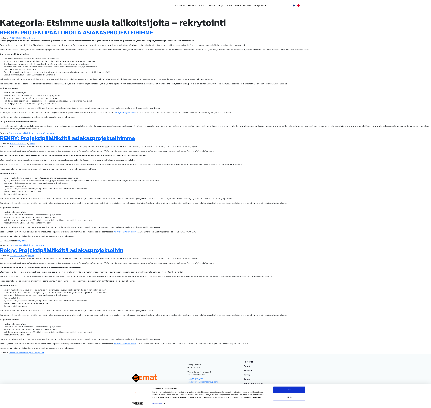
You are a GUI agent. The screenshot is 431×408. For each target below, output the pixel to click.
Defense (192, 5)
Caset (202, 5)
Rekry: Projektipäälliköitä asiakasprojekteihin (61, 250)
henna (32, 38)
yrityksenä (21, 241)
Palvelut (179, 5)
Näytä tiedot (157, 404)
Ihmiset (211, 5)
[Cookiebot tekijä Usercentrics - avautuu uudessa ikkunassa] (137, 403)
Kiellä (289, 397)
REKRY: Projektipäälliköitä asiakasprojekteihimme (67, 138)
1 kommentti (50, 133)
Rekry (229, 5)
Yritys (220, 5)
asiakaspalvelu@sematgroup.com (202, 382)
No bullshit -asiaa (243, 5)
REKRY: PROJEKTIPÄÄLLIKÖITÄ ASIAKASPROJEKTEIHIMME (76, 32)
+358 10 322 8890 (195, 379)
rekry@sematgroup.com (125, 113)
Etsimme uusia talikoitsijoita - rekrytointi (26, 133)
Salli (289, 390)
